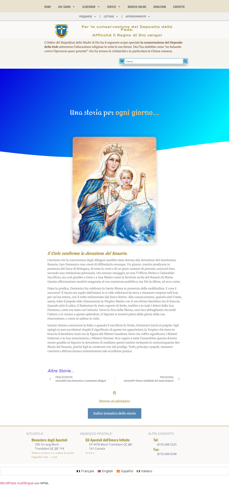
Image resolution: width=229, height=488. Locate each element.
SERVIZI (111, 7)
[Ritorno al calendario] (114, 392)
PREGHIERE (85, 16)
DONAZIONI (160, 7)
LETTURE (109, 16)
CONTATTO (178, 7)
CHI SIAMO (64, 7)
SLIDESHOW (89, 7)
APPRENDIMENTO (136, 16)
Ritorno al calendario (114, 401)
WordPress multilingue (16, 483)
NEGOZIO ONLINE (137, 7)
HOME (47, 7)
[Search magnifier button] (185, 61)
